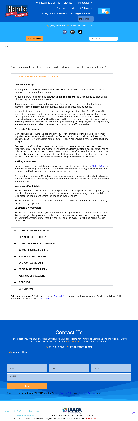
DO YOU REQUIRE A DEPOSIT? (33, 250)
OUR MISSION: (26, 288)
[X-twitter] (80, 32)
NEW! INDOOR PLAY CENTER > (57, 2)
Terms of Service (87, 393)
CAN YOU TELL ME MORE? (31, 263)
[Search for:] (103, 38)
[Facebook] (65, 32)
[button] (62, 77)
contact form (73, 341)
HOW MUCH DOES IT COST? (32, 237)
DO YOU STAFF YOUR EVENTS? (34, 230)
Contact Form (61, 296)
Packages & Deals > (82, 13)
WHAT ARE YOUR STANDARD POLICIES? (38, 76)
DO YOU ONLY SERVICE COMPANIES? (37, 243)
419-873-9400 (43, 298)
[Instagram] (72, 32)
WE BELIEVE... (25, 282)
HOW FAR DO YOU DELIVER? (32, 256)
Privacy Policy (67, 393)
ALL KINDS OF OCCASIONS (32, 276)
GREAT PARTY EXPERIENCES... (34, 269)
